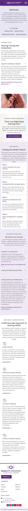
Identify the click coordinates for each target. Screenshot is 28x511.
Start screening (14, 136)
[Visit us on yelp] (15, 505)
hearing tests (9, 31)
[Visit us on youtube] (10, 505)
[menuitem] (7, 485)
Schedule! (6, 476)
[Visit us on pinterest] (20, 505)
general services (21, 34)
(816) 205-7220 (7, 502)
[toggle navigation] (26, 3)
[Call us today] (2, 3)
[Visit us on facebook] (8, 505)
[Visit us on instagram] (18, 505)
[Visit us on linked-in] (13, 505)
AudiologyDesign (12, 509)
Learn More (6, 362)
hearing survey (18, 31)
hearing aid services (8, 34)
